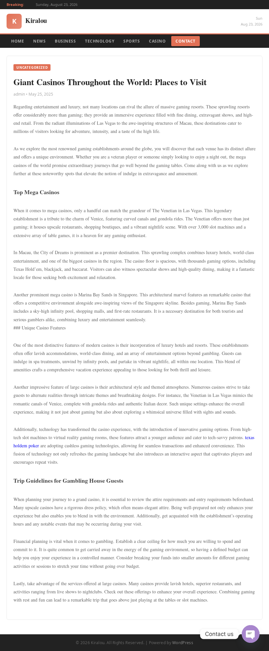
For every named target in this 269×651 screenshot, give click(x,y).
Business (65, 41)
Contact (186, 41)
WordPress (182, 642)
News (39, 41)
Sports (131, 41)
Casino (157, 41)
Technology (99, 41)
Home (17, 41)
